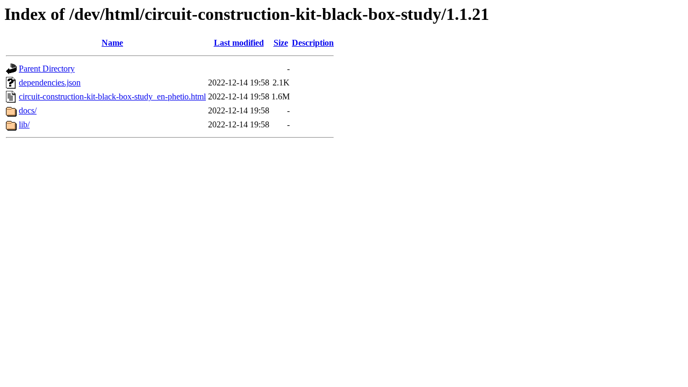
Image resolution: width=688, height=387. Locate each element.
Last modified (239, 42)
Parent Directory (47, 68)
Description (313, 42)
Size (281, 42)
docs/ (28, 110)
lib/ (24, 124)
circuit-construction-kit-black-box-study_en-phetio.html (112, 96)
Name (112, 42)
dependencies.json (50, 82)
